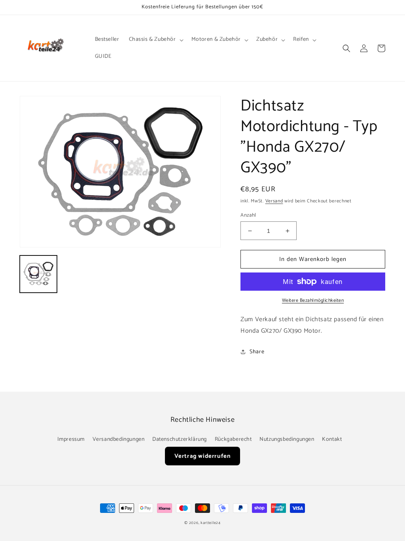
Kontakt (332, 439)
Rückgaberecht (233, 439)
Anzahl (248, 215)
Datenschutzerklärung (179, 439)
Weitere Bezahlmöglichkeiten (313, 300)
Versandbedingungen (119, 439)
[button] (155, 39)
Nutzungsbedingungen (286, 439)
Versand (274, 201)
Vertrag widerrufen (202, 456)
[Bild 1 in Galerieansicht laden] (38, 274)
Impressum (71, 439)
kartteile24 (211, 523)
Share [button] (257, 351)
